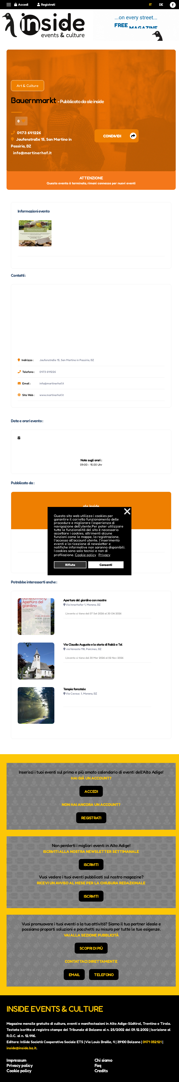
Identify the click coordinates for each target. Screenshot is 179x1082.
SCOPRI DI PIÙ (91, 948)
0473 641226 (29, 132)
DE (161, 4)
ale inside (95, 101)
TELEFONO (104, 974)
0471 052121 (152, 1042)
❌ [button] (127, 511)
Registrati (48, 4)
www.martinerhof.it (52, 395)
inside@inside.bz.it (21, 1048)
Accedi (23, 4)
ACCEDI (91, 791)
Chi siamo (103, 1060)
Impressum (16, 1060)
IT (150, 4)
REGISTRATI (91, 817)
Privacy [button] (104, 555)
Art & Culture (27, 85)
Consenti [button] (106, 565)
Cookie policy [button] (85, 555)
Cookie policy (19, 1070)
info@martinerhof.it (32, 152)
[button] (9, 5)
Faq (98, 1065)
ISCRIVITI (91, 864)
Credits (101, 1070)
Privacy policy (20, 1065)
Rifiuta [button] (70, 565)
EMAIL (74, 974)
